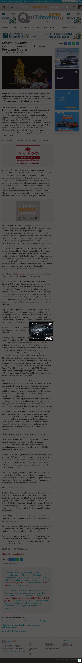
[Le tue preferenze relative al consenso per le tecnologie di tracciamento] (79, 660)
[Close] (53, 321)
